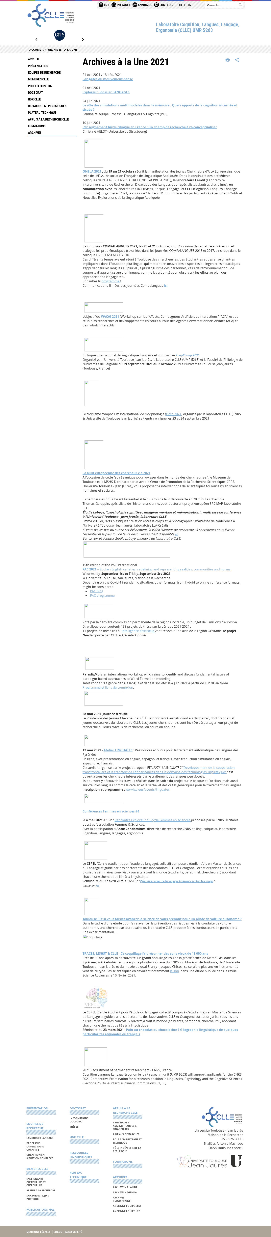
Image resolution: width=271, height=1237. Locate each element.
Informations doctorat (79, 1119)
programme (110, 281)
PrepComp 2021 (188, 355)
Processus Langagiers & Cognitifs (35, 1146)
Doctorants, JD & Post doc (37, 1197)
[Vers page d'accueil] (50, 15)
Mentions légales (38, 1232)
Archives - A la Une (62, 49)
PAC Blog (96, 591)
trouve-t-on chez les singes (196, 881)
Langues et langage (39, 1138)
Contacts (166, 5)
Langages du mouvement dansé (108, 79)
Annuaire (144, 5)
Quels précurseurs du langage (159, 881)
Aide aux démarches (126, 1134)
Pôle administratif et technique (127, 1141)
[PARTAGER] (237, 60)
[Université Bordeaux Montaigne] (60, 35)
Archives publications (122, 1199)
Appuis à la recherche (41, 1190)
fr (180, 5)
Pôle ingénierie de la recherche (127, 1149)
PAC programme (102, 595)
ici (165, 285)
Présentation (38, 66)
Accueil (35, 49)
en (189, 5)
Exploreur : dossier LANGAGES (106, 92)
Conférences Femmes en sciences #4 (111, 811)
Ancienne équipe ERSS (127, 1206)
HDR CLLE (34, 99)
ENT (106, 5)
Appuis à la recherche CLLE (48, 119)
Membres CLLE (38, 79)
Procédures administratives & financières (125, 1126)
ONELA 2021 (92, 171)
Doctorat (35, 93)
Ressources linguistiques (47, 106)
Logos (58, 1232)
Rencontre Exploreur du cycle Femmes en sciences (153, 820)
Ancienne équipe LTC (126, 1211)
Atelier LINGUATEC (118, 750)
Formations (36, 126)
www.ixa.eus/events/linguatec (148, 789)
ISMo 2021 (173, 414)
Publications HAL (40, 86)
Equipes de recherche (44, 72)
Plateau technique (42, 113)
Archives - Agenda (125, 1192)
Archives (34, 133)
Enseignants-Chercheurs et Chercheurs (36, 1182)
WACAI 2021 (110, 316)
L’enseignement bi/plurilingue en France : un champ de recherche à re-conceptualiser (150, 127)
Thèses (74, 1126)
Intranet (123, 5)
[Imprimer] (228, 60)
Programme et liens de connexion (108, 687)
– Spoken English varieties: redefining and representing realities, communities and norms (157, 569)
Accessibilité (73, 1232)
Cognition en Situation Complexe (39, 1156)
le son (174, 971)
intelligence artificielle (138, 631)
